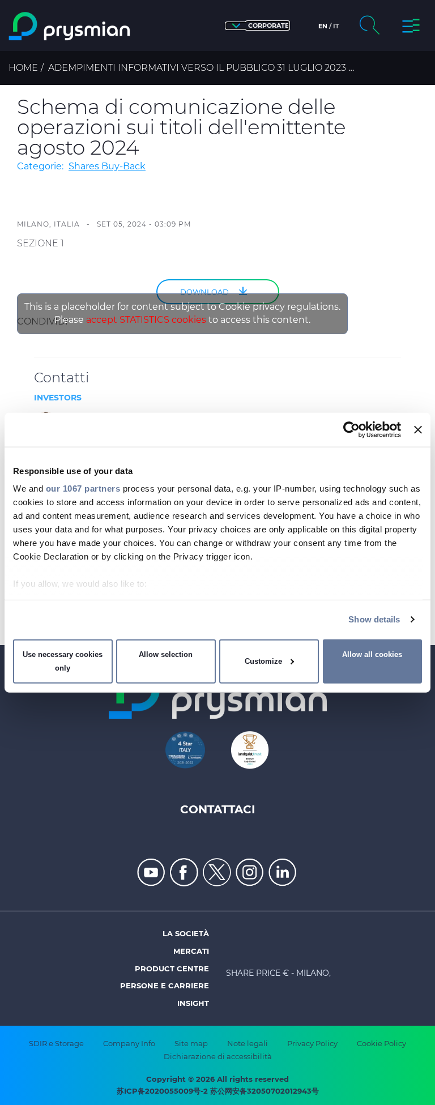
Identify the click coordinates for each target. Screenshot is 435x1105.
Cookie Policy (381, 1043)
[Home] (70, 26)
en (322, 26)
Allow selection (166, 654)
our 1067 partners (83, 488)
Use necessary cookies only (63, 661)
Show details (374, 619)
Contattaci (217, 809)
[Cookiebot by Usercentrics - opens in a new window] (351, 429)
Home (23, 67)
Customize (263, 661)
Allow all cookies (372, 654)
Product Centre (172, 968)
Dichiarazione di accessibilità (218, 1056)
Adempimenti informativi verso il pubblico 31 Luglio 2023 (197, 67)
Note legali (247, 1043)
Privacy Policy (312, 1043)
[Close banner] (418, 429)
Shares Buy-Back (107, 166)
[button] (257, 26)
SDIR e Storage (56, 1043)
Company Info (129, 1043)
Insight (193, 1003)
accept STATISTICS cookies (146, 319)
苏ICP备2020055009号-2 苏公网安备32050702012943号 (218, 1090)
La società (186, 933)
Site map (191, 1043)
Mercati (191, 950)
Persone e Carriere (164, 985)
